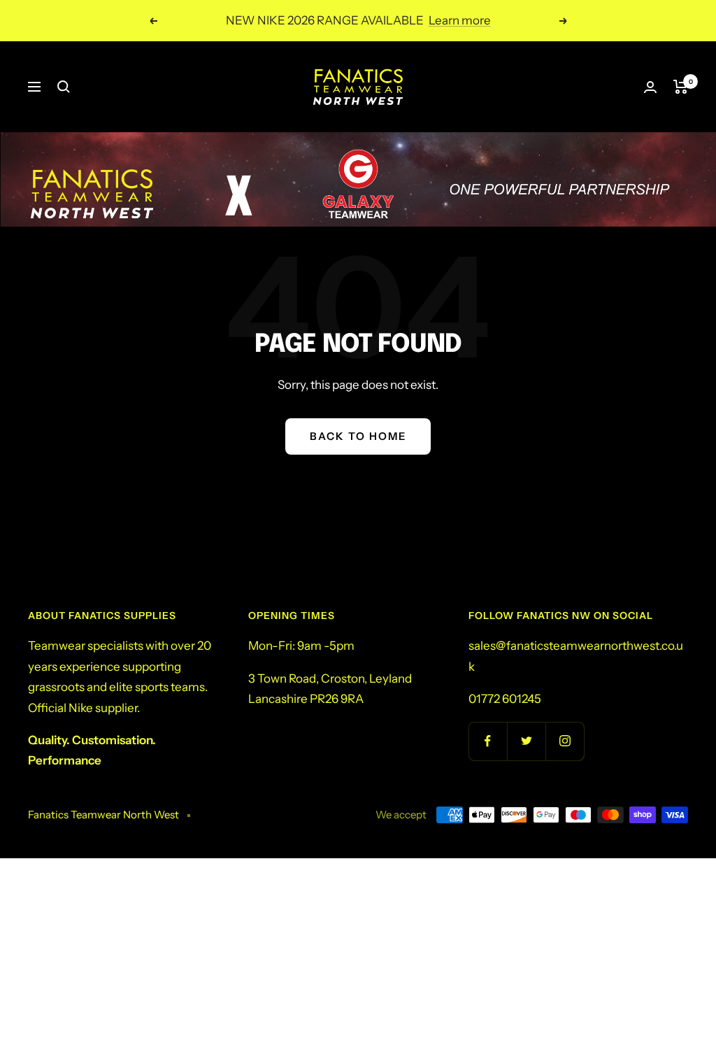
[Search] (63, 86)
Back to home (358, 436)
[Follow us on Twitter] (526, 741)
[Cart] (680, 87)
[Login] (650, 87)
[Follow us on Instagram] (564, 741)
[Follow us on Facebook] (487, 741)
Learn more (460, 20)
